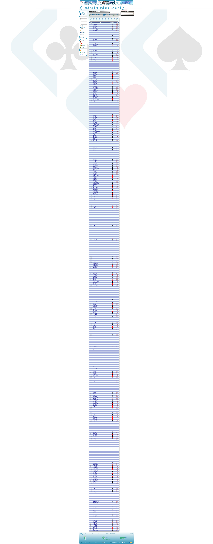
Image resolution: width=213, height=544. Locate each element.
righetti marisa (95, 100)
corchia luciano (95, 415)
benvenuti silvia (95, 331)
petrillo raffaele (95, 317)
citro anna (94, 395)
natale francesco (95, 174)
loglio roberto (95, 434)
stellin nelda (94, 355)
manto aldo (94, 55)
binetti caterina (95, 315)
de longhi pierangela (95, 354)
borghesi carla (94, 312)
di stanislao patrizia (95, 29)
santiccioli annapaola (95, 502)
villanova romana (95, 358)
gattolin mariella (95, 508)
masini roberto (95, 97)
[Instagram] (124, 542)
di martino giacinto (95, 328)
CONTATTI (130, 4)
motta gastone (94, 51)
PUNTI (101, 4)
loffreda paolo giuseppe (96, 200)
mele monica (94, 89)
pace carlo (94, 119)
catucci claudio (95, 163)
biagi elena (94, 197)
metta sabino (94, 484)
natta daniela (94, 345)
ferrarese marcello (95, 227)
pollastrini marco (95, 26)
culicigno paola (95, 300)
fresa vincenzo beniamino (96, 168)
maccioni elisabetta (95, 54)
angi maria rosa (95, 101)
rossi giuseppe (95, 370)
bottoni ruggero (95, 266)
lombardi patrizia (95, 336)
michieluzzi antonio (95, 207)
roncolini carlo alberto (96, 281)
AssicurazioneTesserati (83, 47)
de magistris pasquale (95, 190)
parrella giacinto (95, 85)
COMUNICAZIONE (114, 4)
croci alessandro (95, 46)
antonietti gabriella (95, 464)
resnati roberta (95, 256)
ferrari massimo (95, 122)
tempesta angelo (95, 394)
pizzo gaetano (94, 260)
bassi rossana (94, 408)
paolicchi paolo (95, 277)
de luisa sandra (95, 379)
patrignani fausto (95, 137)
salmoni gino (94, 166)
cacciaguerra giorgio (95, 285)
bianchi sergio (94, 481)
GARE (104, 4)
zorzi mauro (94, 212)
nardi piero (94, 161)
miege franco (94, 381)
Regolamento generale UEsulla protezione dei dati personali (95, 542)
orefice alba (94, 150)
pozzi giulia (94, 171)
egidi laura (94, 392)
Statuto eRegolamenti (83, 40)
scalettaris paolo (95, 177)
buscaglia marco (95, 188)
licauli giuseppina (95, 258)
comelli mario (94, 176)
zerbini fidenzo (95, 299)
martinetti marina (95, 373)
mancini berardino (95, 36)
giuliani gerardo (95, 41)
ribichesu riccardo (95, 192)
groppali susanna (95, 334)
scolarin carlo (94, 509)
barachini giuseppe (95, 302)
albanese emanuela (95, 125)
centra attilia (94, 416)
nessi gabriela (94, 237)
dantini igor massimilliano (96, 99)
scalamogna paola (95, 411)
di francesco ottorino (95, 187)
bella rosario (94, 149)
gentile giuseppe (95, 132)
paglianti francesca (95, 204)
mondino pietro (95, 206)
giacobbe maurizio (95, 500)
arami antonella (95, 157)
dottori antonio (95, 335)
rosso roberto (94, 40)
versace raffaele (95, 313)
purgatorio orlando (95, 191)
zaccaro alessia (95, 382)
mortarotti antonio (95, 24)
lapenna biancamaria (95, 439)
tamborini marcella (95, 96)
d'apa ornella (94, 510)
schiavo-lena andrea (95, 403)
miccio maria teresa (95, 479)
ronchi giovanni (95, 490)
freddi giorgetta (95, 471)
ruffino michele (95, 158)
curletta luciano (95, 83)
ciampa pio (94, 413)
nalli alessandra (95, 524)
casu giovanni (94, 513)
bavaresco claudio (95, 30)
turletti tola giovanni (95, 79)
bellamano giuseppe (95, 211)
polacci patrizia (95, 130)
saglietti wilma (95, 410)
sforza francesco (95, 466)
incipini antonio (95, 76)
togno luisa (94, 193)
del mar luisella (95, 463)
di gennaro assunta (95, 282)
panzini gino (94, 279)
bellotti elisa (94, 482)
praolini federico (95, 478)
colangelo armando (95, 60)
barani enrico (94, 333)
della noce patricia (95, 305)
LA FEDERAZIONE (86, 4)
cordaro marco (95, 526)
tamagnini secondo (95, 194)
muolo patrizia (94, 162)
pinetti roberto (94, 522)
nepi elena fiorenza (95, 488)
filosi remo (94, 75)
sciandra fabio (94, 128)
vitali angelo (94, 82)
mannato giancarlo (95, 365)
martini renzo (94, 283)
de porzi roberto (95, 346)
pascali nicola (94, 483)
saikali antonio (95, 267)
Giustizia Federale (114, 542)
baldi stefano (94, 307)
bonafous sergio (95, 525)
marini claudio (95, 37)
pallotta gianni (94, 398)
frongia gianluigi (95, 469)
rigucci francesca (95, 491)
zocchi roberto (95, 400)
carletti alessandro (95, 156)
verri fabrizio (94, 77)
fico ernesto (94, 259)
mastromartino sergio (95, 399)
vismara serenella (95, 272)
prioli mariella (94, 274)
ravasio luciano (95, 254)
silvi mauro (94, 329)
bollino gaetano (95, 507)
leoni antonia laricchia (96, 221)
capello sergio (94, 512)
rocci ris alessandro (95, 367)
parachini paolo (95, 273)
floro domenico (95, 115)
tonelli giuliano (95, 28)
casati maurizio (95, 364)
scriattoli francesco (95, 263)
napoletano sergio (95, 58)
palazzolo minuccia (95, 375)
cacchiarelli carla (95, 306)
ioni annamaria (95, 244)
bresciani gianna (95, 308)
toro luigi (94, 461)
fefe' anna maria (95, 240)
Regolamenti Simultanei (83, 32)
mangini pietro (94, 73)
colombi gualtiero (95, 114)
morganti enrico (95, 223)
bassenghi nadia (95, 492)
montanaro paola (95, 520)
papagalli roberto (95, 94)
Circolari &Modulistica (83, 45)
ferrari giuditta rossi (95, 409)
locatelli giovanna (95, 310)
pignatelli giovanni (95, 332)
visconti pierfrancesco (95, 87)
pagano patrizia (95, 366)
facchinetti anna (95, 38)
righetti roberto (95, 438)
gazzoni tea (94, 208)
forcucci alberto (95, 321)
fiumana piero (94, 380)
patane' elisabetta (95, 528)
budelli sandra (94, 376)
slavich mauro (94, 195)
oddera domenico (95, 435)
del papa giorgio (95, 368)
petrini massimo (95, 514)
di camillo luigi (95, 169)
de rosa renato (95, 229)
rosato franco (94, 363)
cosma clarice (94, 327)
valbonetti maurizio (95, 165)
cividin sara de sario (95, 88)
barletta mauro (94, 462)
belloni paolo (94, 116)
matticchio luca (95, 261)
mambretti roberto (95, 330)
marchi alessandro (95, 284)
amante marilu (95, 504)
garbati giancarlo (95, 160)
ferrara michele (95, 323)
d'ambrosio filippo (95, 235)
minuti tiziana (94, 186)
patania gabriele (95, 93)
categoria (112, 22)
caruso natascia (95, 476)
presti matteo (94, 180)
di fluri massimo (95, 72)
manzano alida (95, 173)
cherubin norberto (95, 31)
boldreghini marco (95, 56)
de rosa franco (95, 431)
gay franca (94, 440)
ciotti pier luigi (95, 301)
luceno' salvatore (95, 243)
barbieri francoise (95, 181)
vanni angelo (94, 27)
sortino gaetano (95, 437)
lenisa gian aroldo (95, 44)
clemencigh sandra (95, 503)
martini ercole (94, 121)
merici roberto (95, 196)
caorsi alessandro (95, 239)
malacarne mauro (95, 61)
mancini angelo (95, 71)
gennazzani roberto (95, 90)
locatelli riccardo (95, 396)
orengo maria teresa (95, 517)
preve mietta (94, 472)
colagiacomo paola (95, 357)
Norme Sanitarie (84, 50)
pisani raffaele (94, 372)
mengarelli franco (95, 485)
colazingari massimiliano (96, 347)
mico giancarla (95, 465)
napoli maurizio (95, 170)
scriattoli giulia (95, 264)
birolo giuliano (95, 95)
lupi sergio (94, 134)
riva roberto (94, 407)
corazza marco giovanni (96, 124)
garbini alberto (95, 348)
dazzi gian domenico (95, 74)
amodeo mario (95, 57)
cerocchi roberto (95, 325)
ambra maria (94, 444)
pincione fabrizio (95, 155)
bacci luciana (94, 224)
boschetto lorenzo (95, 159)
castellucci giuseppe (95, 52)
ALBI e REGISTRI (97, 4)
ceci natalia (94, 422)
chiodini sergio (95, 445)
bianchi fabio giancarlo (96, 175)
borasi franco (94, 511)
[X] (121, 542)
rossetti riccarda (95, 179)
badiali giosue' (94, 506)
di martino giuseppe (95, 309)
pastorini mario (95, 117)
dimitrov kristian (95, 138)
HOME (81, 4)
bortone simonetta (95, 374)
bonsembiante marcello (96, 486)
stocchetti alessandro (95, 167)
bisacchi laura (94, 519)
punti (116, 22)
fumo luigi (94, 141)
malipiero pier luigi (95, 50)
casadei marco (94, 198)
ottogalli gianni (95, 337)
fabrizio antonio (95, 489)
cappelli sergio (95, 406)
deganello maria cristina (96, 183)
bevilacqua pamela (95, 205)
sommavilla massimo (95, 265)
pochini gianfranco (95, 421)
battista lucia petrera (95, 148)
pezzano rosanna (95, 222)
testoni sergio (94, 43)
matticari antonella (95, 480)
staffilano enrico (95, 527)
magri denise (94, 234)
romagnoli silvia (95, 418)
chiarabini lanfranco (95, 242)
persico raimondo (95, 473)
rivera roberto (95, 25)
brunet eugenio (95, 278)
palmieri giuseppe (95, 185)
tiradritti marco (95, 322)
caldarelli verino (95, 53)
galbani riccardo (95, 474)
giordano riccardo (95, 184)
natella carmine (95, 404)
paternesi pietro (95, 39)
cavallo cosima (95, 419)
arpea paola (94, 414)
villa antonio (94, 103)
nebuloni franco (95, 436)
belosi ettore (94, 304)
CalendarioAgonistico (83, 37)
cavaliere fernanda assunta (96, 131)
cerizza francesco (95, 172)
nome (101, 22)
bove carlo (94, 133)
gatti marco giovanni (95, 182)
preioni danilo (94, 303)
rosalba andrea (95, 139)
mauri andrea (94, 255)
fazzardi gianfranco (95, 383)
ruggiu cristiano (95, 402)
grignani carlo (94, 276)
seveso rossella (95, 236)
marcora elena (94, 257)
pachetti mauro (95, 371)
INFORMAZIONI (108, 4)
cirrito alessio (94, 78)
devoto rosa (94, 104)
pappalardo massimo (95, 530)
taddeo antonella (95, 35)
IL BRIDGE (92, 4)
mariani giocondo (95, 45)
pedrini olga (94, 129)
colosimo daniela (95, 523)
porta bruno (94, 477)
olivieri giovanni (95, 377)
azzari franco (94, 120)
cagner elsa (94, 80)
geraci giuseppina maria (96, 487)
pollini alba (94, 311)
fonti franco (94, 32)
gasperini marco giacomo (96, 501)
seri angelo (94, 432)
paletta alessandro (95, 378)
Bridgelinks (83, 54)
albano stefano (95, 316)
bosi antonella (94, 135)
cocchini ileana (95, 253)
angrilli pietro (94, 102)
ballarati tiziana (95, 241)
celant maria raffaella (95, 199)
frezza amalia (94, 238)
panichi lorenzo (95, 286)
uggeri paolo (94, 209)
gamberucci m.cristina (96, 412)
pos (91, 22)
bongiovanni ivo (95, 515)
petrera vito (94, 164)
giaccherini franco (95, 86)
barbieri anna (94, 154)
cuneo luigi (94, 324)
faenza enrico (94, 42)
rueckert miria (94, 326)
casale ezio (94, 369)
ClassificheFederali (83, 34)
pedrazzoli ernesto (95, 433)
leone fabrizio (95, 225)
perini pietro (94, 59)
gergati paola (94, 475)
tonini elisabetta (95, 420)
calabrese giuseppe (95, 468)
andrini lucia (94, 499)
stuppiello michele (95, 314)
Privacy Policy (84, 542)
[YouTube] (122, 542)
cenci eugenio (94, 118)
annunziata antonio (95, 189)
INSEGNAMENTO (120, 4)
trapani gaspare (95, 262)
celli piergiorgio (95, 98)
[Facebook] (119, 542)
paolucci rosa (94, 460)
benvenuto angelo (95, 123)
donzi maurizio (95, 49)
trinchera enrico (95, 405)
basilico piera (94, 210)
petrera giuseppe (95, 529)
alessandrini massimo (95, 470)
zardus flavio (94, 441)
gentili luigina (95, 126)
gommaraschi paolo (95, 113)
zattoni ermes (94, 401)
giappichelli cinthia (95, 467)
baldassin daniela (95, 81)
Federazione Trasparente (105, 542)
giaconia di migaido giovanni (97, 226)
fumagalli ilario (95, 91)
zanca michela (94, 393)
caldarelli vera (94, 92)
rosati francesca (95, 147)
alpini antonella (95, 417)
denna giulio (94, 178)
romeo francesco (95, 275)
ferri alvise (94, 84)
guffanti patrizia (95, 140)
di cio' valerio (94, 516)
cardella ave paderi (95, 391)
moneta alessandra (95, 23)
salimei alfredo (95, 136)
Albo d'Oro (83, 52)
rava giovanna (95, 521)
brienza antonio (95, 228)
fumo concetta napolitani (96, 397)
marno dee (94, 280)
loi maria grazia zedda (96, 127)
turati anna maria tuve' (96, 268)
